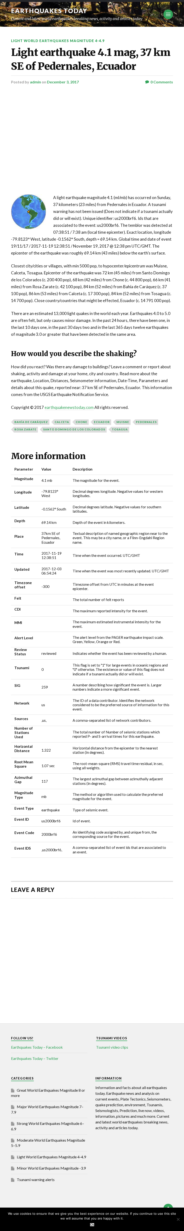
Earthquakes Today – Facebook (37, 1047)
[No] (178, 1219)
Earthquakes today (49, 10)
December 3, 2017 (63, 82)
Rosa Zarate (25, 429)
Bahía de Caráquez (31, 421)
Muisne (122, 421)
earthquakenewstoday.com (69, 407)
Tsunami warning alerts (36, 1179)
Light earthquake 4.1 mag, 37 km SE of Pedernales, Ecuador (90, 59)
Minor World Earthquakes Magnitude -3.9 (51, 1168)
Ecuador (102, 421)
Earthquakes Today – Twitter (34, 1058)
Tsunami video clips (112, 1047)
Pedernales (146, 421)
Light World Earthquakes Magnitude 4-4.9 (57, 41)
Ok (92, 1224)
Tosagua (120, 429)
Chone (81, 421)
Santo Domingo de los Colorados (74, 429)
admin (35, 82)
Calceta (62, 421)
